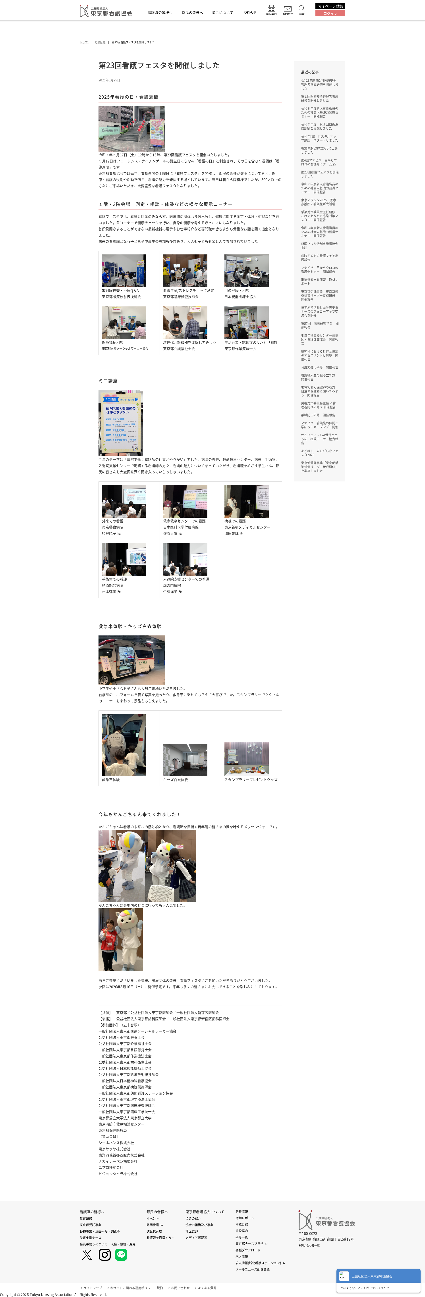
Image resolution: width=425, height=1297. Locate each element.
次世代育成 (154, 1231)
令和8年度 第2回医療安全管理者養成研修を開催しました (319, 84)
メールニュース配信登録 (253, 1269)
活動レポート (245, 1218)
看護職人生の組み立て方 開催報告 (319, 377)
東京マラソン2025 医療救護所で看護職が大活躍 (318, 202)
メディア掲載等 (196, 1237)
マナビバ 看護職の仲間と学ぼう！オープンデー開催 (319, 425)
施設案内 (242, 1230)
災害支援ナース (90, 1237)
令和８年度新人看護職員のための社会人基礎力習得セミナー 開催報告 (319, 112)
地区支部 (191, 1231)
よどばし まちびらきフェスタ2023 (319, 452)
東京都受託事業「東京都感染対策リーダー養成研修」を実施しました (319, 466)
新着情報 (242, 1211)
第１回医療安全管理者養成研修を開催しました (319, 98)
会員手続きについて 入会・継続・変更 (107, 1244)
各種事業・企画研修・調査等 (100, 1231)
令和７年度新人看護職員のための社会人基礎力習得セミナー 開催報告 (319, 188)
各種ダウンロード (248, 1250)
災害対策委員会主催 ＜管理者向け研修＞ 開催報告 (318, 405)
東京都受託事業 (90, 1224)
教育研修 (86, 1218)
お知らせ (250, 13)
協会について (222, 13)
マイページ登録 (330, 6)
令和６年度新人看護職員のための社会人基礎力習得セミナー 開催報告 (319, 231)
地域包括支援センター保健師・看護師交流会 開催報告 (319, 339)
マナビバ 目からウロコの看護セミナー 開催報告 (319, 269)
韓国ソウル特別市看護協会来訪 (319, 245)
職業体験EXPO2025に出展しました (319, 150)
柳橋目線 (242, 1224)
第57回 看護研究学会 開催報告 (320, 325)
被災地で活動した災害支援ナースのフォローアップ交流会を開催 (319, 311)
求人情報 (242, 1256)
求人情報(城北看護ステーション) (258, 1262)
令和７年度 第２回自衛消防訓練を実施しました (319, 126)
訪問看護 (153, 1224)
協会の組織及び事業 (199, 1224)
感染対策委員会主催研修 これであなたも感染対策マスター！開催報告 (319, 216)
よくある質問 (207, 1287)
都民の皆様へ (192, 13)
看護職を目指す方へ (160, 1237)
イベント (153, 1218)
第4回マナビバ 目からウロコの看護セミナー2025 (319, 162)
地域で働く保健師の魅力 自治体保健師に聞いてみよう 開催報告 (319, 391)
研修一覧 (242, 1237)
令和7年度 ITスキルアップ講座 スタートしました (319, 138)
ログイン (330, 13)
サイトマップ (92, 1287)
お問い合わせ (180, 1287)
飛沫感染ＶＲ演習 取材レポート (319, 281)
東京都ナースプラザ (249, 1243)
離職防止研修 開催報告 (318, 415)
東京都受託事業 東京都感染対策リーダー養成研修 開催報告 (319, 295)
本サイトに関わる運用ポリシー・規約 (136, 1287)
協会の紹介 (193, 1218)
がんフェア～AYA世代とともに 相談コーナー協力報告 (319, 439)
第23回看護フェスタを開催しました (320, 174)
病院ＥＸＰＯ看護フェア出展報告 (319, 257)
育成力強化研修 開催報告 (319, 367)
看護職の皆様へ (160, 13)
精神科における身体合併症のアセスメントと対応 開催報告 (319, 355)
